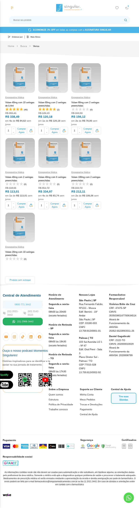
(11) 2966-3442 (25, 321)
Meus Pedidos (87, 399)
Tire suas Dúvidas (123, 398)
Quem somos (56, 394)
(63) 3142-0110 (33, 313)
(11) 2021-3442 (12, 313)
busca (23, 46)
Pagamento (86, 409)
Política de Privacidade (61, 404)
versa (36, 46)
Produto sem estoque (20, 280)
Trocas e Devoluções (91, 404)
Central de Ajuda (89, 414)
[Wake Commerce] (7, 495)
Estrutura (53, 399)
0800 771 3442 (23, 304)
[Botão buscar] (125, 20)
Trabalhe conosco (58, 409)
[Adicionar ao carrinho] (31, 131)
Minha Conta (87, 394)
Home (11, 46)
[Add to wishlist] (117, 8)
